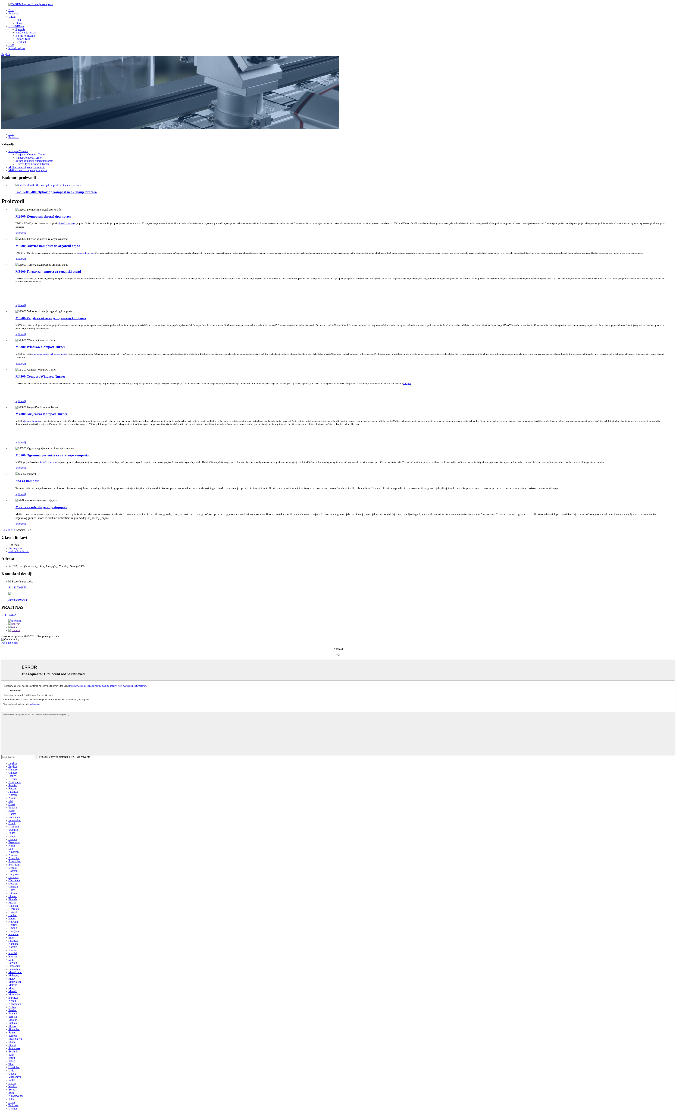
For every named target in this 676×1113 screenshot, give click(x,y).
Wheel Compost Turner (28, 157)
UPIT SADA (8, 614)
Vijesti (11, 16)
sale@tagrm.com (18, 599)
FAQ (11, 45)
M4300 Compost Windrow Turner (40, 376)
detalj (23, 232)
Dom (11, 10)
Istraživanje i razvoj (26, 32)
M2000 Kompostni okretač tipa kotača (43, 216)
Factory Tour (22, 38)
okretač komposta (66, 223)
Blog (18, 19)
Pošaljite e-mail (9, 642)
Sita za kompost (27, 481)
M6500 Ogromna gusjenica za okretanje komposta (52, 455)
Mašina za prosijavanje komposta (26, 167)
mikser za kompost (31, 420)
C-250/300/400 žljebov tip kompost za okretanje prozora (56, 192)
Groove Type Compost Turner (32, 163)
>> (14, 529)
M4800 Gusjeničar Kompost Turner (41, 414)
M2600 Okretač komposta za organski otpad (47, 246)
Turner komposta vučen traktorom (34, 160)
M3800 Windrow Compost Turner (40, 347)
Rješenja (20, 29)
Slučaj (18, 22)
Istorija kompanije (25, 35)
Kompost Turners (18, 151)
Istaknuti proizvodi (18, 551)
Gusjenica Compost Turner (30, 154)
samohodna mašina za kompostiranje (48, 353)
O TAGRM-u (16, 26)
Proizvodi (13, 13)
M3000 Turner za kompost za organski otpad (48, 271)
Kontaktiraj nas (16, 48)
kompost (407, 383)
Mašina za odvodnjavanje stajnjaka (27, 170)
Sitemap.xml (15, 548)
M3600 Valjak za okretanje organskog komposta (50, 318)
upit (17, 232)
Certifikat (20, 41)
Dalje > (8, 529)
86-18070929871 (18, 587)
